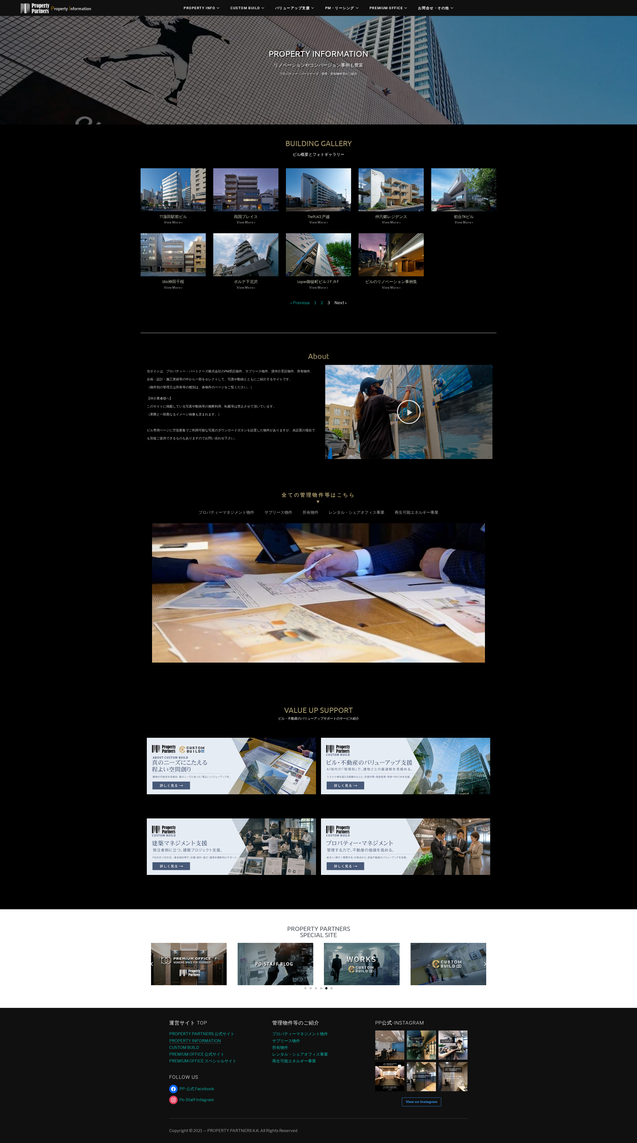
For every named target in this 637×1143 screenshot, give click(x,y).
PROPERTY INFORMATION (195, 1040)
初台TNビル (464, 216)
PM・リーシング (339, 8)
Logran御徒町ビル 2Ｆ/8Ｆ (318, 281)
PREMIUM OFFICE (386, 8)
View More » (173, 222)
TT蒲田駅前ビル (173, 216)
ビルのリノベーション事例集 (391, 281)
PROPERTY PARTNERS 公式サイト (201, 1033)
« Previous (300, 302)
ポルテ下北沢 (246, 281)
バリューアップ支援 (292, 8)
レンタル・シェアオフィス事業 (356, 512)
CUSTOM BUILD (245, 8)
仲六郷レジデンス (391, 216)
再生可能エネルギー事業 (416, 512)
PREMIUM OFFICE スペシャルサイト (202, 1061)
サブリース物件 (278, 512)
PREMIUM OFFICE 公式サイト (196, 1054)
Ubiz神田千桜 (173, 281)
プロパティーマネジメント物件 (226, 512)
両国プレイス (246, 216)
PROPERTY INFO (199, 8)
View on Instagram (421, 1102)
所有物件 (310, 512)
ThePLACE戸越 (319, 216)
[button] (408, 412)
